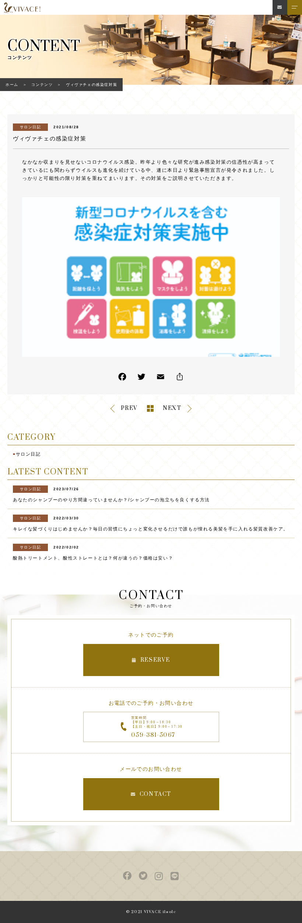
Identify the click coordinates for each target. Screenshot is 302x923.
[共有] (180, 378)
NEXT (172, 408)
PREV (129, 408)
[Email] (160, 378)
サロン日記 (30, 127)
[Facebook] (122, 378)
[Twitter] (141, 378)
